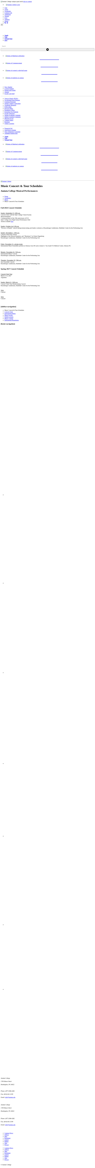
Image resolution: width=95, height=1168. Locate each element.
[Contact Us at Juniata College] (49, 836)
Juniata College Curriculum (12, 103)
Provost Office (8, 108)
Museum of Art (8, 118)
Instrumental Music (10, 313)
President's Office (9, 110)
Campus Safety (8, 120)
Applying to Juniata (10, 130)
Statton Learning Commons (12, 117)
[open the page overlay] (6, 23)
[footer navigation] (8, 324)
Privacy (6, 1145)
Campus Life (8, 13)
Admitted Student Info (11, 133)
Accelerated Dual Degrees (12, 100)
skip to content (27, 1)
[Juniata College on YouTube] (49, 989)
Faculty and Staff (9, 93)
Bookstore (7, 1138)
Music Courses (8, 318)
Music (6, 200)
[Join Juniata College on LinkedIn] (49, 924)
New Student (8, 87)
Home (6, 196)
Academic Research (10, 105)
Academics (7, 11)
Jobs (5, 1143)
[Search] (47, 49)
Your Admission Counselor (12, 132)
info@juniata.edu (10, 1097)
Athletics (7, 19)
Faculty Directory (9, 113)
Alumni (6, 16)
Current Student (9, 88)
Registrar (7, 122)
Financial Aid (8, 128)
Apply (6, 9)
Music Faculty (8, 315)
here (12, 221)
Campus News (8, 1133)
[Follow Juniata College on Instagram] (49, 672)
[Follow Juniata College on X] (49, 583)
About (6, 21)
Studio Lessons (8, 317)
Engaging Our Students (11, 112)
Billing (6, 1141)
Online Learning (9, 123)
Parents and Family (10, 90)
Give (5, 18)
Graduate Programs (10, 102)
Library (6, 1140)
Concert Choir (8, 312)
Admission (7, 14)
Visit (5, 8)
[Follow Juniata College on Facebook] (49, 495)
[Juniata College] (49, 4)
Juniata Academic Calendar (12, 115)
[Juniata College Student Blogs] (49, 763)
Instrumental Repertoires (11, 320)
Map (5, 1136)
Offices (6, 1135)
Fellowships (8, 107)
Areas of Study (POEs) (11, 98)
